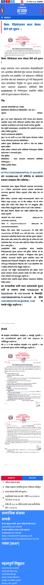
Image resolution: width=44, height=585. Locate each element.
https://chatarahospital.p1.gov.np (24, 539)
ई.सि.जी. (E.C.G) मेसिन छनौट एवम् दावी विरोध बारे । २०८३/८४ (22, 506)
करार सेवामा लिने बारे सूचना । (16, 492)
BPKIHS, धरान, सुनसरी (9, 583)
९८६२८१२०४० (6, 526)
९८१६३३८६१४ (6, 532)
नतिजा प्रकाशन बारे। (12, 482)
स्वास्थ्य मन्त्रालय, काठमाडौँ (10, 568)
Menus (7, 17)
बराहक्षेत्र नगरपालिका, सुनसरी (11, 580)
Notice (32, 478)
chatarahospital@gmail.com (18, 301)
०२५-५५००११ (17, 526)
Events (11, 478)
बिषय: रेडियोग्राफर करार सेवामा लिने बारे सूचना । (22, 27)
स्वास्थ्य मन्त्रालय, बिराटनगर (10, 577)
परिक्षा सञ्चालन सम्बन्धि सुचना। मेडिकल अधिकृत (23, 487)
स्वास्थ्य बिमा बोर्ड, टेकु (9, 574)
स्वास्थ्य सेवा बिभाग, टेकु (9, 571)
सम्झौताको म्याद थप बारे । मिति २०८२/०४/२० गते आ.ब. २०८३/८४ (22, 498)
